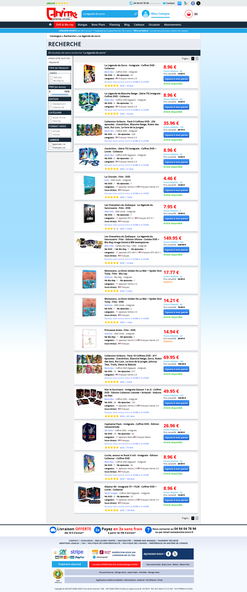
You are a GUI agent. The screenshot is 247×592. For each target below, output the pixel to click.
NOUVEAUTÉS (124, 540)
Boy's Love (166, 564)
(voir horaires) (155, 3)
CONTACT (73, 540)
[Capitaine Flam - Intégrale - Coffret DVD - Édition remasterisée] (89, 433)
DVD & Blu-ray (64, 24)
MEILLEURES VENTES (105, 540)
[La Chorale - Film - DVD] (89, 185)
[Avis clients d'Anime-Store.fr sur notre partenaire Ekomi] (57, 3)
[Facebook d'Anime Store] (168, 553)
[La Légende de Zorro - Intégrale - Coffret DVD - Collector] (89, 74)
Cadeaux (139, 24)
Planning (114, 24)
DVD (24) (57, 77)
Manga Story (120, 572)
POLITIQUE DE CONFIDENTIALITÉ (104, 543)
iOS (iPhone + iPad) (154, 580)
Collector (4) (58, 107)
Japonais (59, 144)
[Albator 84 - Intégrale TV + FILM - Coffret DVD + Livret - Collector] (89, 495)
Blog (127, 24)
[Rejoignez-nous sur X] (198, 3)
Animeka (143, 572)
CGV (83, 543)
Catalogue (55, 36)
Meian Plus (184, 564)
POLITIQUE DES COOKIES (134, 543)
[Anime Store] (62, 14)
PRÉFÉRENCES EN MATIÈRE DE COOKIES (168, 543)
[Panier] (189, 14)
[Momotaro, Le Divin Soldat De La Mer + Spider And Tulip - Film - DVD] (89, 308)
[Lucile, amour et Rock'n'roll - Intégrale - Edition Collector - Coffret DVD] (89, 464)
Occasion (154, 24)
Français (59, 147)
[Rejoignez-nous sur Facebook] (193, 3)
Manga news (153, 572)
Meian (175, 564)
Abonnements (172, 24)
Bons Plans (98, 24)
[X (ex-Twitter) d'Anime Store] (175, 553)
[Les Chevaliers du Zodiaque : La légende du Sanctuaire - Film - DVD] (89, 214)
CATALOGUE (87, 540)
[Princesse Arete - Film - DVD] (89, 339)
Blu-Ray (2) (58, 80)
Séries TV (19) (59, 117)
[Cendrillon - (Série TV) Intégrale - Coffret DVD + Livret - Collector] (89, 157)
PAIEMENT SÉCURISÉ (168, 540)
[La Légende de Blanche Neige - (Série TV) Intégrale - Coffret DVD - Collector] (89, 102)
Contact (170, 3)
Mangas (82, 24)
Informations (130, 580)
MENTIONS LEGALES (69, 543)
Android (140, 580)
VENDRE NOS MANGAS (145, 540)
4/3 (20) (56, 131)
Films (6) (56, 121)
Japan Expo (133, 572)
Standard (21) (59, 104)
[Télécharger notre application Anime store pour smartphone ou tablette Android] (186, 3)
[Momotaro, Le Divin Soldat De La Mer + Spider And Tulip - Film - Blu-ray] (89, 279)
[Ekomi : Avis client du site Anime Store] (58, 578)
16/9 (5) (56, 134)
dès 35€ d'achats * (76, 30)
